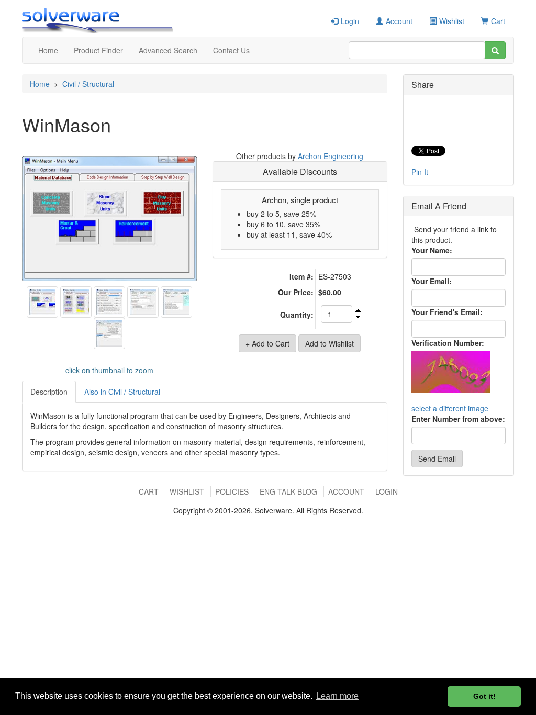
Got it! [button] (484, 696)
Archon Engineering (330, 156)
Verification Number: (447, 343)
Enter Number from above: (458, 419)
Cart (498, 21)
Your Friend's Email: (447, 312)
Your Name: (431, 250)
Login (350, 21)
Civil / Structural (88, 84)
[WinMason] (109, 219)
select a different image (449, 408)
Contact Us (231, 50)
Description (49, 391)
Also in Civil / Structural (122, 391)
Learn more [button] (337, 695)
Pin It (419, 171)
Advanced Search (168, 50)
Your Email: (431, 281)
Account (399, 21)
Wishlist (451, 21)
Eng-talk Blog (288, 491)
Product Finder (98, 50)
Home (48, 50)
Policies (232, 491)
